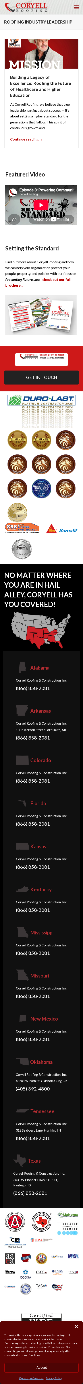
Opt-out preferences (31, 1378)
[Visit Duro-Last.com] (42, 411)
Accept (42, 1367)
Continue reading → (26, 139)
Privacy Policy (54, 1378)
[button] (76, 1326)
